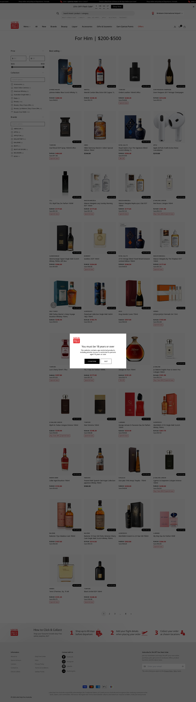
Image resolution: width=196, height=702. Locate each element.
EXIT (106, 361)
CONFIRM (92, 361)
